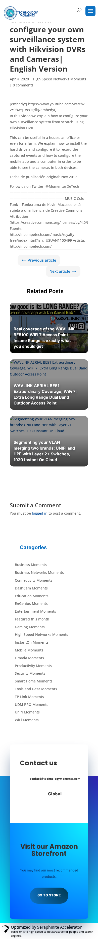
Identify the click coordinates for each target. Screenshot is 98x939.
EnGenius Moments (31, 603)
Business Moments (31, 564)
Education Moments (31, 595)
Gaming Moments (30, 626)
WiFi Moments (27, 719)
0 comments (23, 85)
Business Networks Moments (39, 572)
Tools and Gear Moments (36, 688)
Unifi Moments (27, 712)
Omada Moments (29, 657)
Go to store (49, 895)
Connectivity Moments (33, 580)
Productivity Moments (33, 665)
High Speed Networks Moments (59, 79)
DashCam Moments (31, 588)
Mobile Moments (29, 650)
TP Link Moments (29, 696)
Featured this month (32, 619)
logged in (39, 513)
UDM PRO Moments (31, 704)
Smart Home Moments (34, 681)
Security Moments (30, 673)
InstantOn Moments (31, 642)
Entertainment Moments (35, 611)
